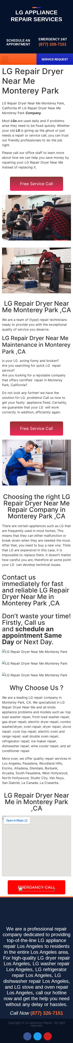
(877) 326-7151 (53, 44)
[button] (5, 59)
